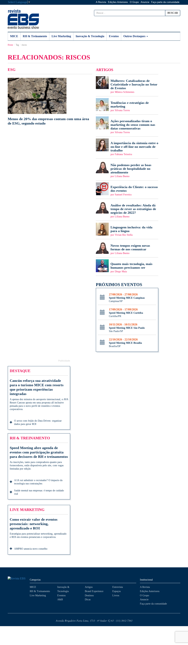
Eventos (114, 36)
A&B (60, 599)
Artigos (89, 587)
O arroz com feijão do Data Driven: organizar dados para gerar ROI (38, 422)
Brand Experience (94, 591)
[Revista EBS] (23, 19)
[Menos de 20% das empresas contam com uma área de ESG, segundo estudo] (50, 101)
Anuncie (145, 2)
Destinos (89, 595)
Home (10, 45)
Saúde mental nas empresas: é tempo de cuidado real (39, 492)
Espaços (116, 591)
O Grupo (134, 2)
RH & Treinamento (35, 36)
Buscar (172, 13)
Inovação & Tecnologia (90, 36)
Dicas (88, 599)
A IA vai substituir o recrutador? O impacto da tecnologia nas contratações (38, 482)
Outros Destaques (134, 36)
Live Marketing (61, 36)
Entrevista (117, 587)
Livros (115, 595)
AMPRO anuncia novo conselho (30, 548)
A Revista (101, 2)
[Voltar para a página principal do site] (17, 579)
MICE (14, 36)
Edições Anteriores (118, 2)
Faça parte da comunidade (165, 2)
